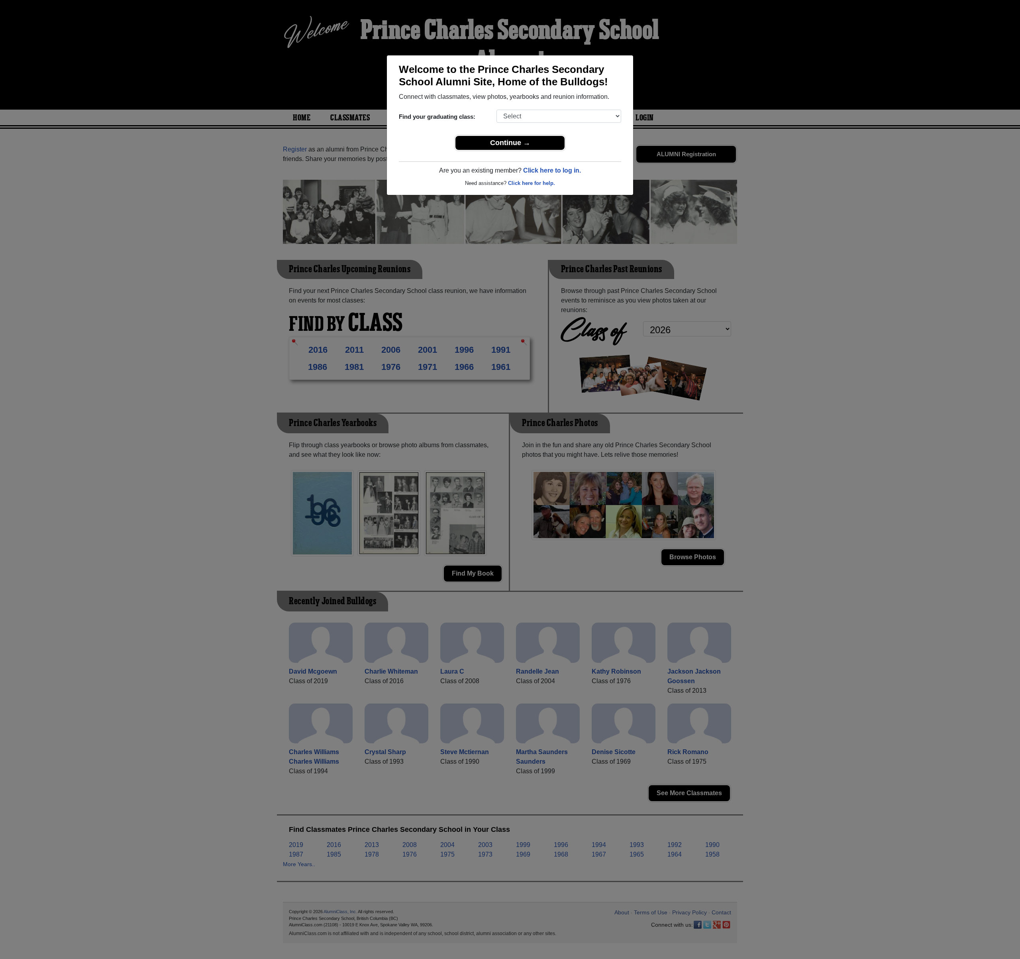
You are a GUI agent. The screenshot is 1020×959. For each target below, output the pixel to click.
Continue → (510, 143)
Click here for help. (531, 183)
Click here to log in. (552, 170)
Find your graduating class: (437, 116)
